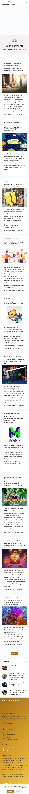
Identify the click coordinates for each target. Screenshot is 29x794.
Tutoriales (7, 181)
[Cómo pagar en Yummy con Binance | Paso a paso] (14, 197)
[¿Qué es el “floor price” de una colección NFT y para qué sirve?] (14, 374)
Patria (12, 705)
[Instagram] (9, 700)
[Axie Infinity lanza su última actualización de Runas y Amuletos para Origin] (14, 615)
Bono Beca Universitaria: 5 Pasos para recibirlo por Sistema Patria (16, 668)
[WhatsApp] (16, 700)
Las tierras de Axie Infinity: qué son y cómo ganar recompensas (13, 128)
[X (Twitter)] (4, 700)
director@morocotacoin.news (14, 729)
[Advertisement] (14, 20)
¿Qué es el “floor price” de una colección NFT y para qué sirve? (14, 361)
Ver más (14, 653)
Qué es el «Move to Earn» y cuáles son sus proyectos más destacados (14, 70)
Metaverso (13, 65)
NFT (18, 65)
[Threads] (11, 700)
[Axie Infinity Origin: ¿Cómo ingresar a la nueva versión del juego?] (14, 558)
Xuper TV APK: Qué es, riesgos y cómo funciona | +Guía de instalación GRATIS (18, 692)
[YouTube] (13, 700)
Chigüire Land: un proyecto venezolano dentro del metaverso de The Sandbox (13, 483)
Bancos (18, 705)
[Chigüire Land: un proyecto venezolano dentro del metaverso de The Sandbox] (14, 497)
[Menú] (26, 2)
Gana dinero (6, 705)
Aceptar (10, 791)
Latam (12, 298)
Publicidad (5, 750)
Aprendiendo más (8, 63)
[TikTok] (7, 700)
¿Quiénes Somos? (7, 748)
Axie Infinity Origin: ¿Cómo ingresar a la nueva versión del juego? (14, 545)
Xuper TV (10, 707)
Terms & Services (22, 783)
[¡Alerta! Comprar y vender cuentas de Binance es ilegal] (14, 315)
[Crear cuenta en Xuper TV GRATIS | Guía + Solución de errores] (4, 684)
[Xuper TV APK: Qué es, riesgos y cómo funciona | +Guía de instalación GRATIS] (4, 692)
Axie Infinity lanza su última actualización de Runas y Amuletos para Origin (13, 602)
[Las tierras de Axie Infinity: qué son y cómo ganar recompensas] (14, 142)
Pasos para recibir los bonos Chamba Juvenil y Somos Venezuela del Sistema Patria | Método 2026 (18, 676)
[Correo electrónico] (18, 700)
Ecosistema (7, 65)
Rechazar (18, 791)
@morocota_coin (11, 734)
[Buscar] (24, 2)
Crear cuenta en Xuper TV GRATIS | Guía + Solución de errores (17, 685)
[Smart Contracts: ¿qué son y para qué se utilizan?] (14, 255)
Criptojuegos (17, 63)
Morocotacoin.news (12, 739)
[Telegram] (2, 700)
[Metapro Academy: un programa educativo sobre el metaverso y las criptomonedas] (14, 433)
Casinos (24, 705)
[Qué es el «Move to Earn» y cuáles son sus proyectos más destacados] (14, 83)
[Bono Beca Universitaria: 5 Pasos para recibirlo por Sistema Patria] (4, 667)
